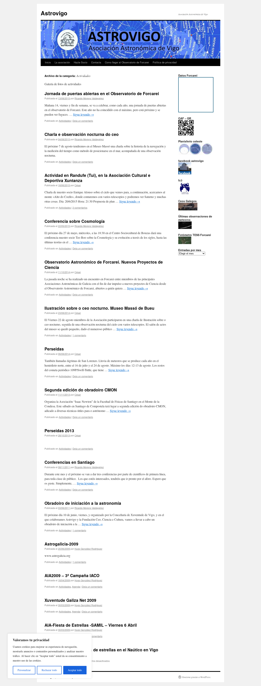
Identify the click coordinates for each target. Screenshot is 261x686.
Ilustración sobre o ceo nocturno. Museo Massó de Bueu (99, 308)
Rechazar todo (49, 670)
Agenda (76, 586)
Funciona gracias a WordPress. (196, 677)
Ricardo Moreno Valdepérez (89, 98)
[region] (50, 656)
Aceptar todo (75, 670)
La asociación (62, 62)
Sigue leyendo (83, 114)
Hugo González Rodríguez (88, 548)
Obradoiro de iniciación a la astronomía (83, 503)
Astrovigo (54, 13)
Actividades (65, 120)
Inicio (48, 62)
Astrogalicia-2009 (61, 544)
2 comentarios (80, 207)
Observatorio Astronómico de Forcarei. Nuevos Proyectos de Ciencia (104, 264)
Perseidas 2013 (59, 430)
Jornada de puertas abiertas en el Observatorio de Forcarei (102, 93)
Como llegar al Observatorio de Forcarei (127, 62)
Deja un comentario (83, 120)
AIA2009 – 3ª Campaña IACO (72, 575)
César (78, 185)
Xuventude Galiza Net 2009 (70, 600)
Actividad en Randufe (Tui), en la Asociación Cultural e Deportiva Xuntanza (97, 177)
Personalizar (24, 670)
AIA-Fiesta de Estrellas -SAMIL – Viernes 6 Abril (91, 625)
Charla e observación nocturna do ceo (82, 134)
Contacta (96, 62)
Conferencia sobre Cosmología (75, 221)
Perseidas (54, 349)
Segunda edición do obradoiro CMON (81, 390)
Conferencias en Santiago (70, 462)
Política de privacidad (165, 62)
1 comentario (79, 335)
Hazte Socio (80, 62)
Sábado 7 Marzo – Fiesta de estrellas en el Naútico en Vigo (101, 650)
